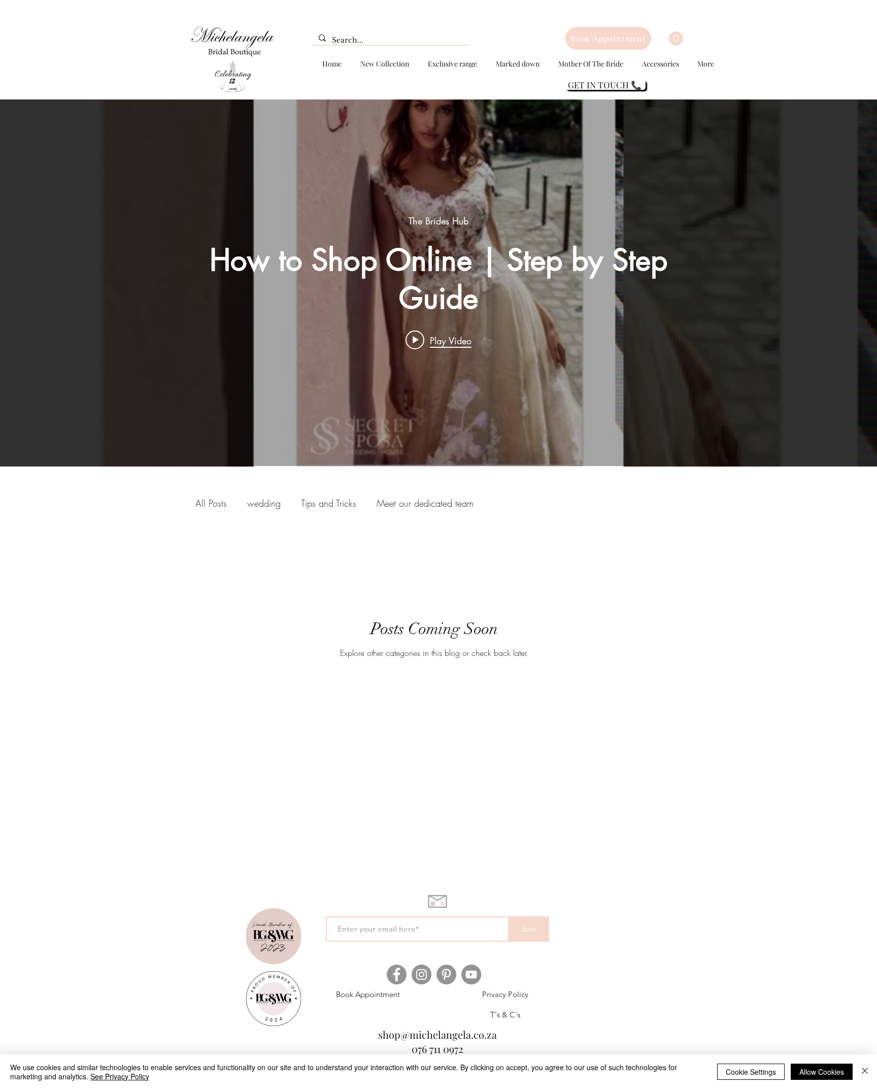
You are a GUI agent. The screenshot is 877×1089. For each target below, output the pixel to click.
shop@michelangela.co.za (437, 1034)
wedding (264, 503)
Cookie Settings (751, 1072)
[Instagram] (421, 974)
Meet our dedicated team (425, 503)
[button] (676, 38)
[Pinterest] (446, 974)
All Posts (211, 503)
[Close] (865, 1072)
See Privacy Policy (119, 1076)
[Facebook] (397, 974)
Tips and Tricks (328, 503)
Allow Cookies (821, 1072)
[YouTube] (471, 974)
